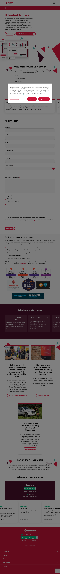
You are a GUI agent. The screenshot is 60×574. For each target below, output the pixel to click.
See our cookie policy (22, 95)
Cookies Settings (14, 99)
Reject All (31, 99)
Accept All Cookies (44, 99)
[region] (30, 93)
